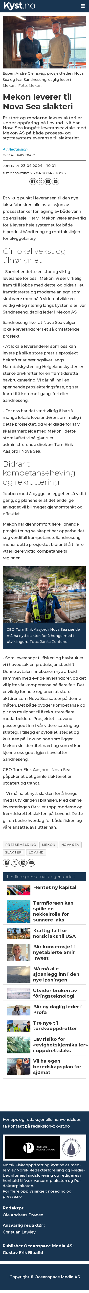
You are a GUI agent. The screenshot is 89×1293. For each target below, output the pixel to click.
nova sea (70, 845)
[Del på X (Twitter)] (40, 181)
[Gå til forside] (38, 6)
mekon (48, 845)
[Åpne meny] (82, 6)
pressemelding (20, 845)
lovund (36, 852)
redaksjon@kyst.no (50, 1126)
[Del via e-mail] (55, 181)
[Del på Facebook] (32, 181)
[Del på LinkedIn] (47, 181)
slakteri (14, 852)
